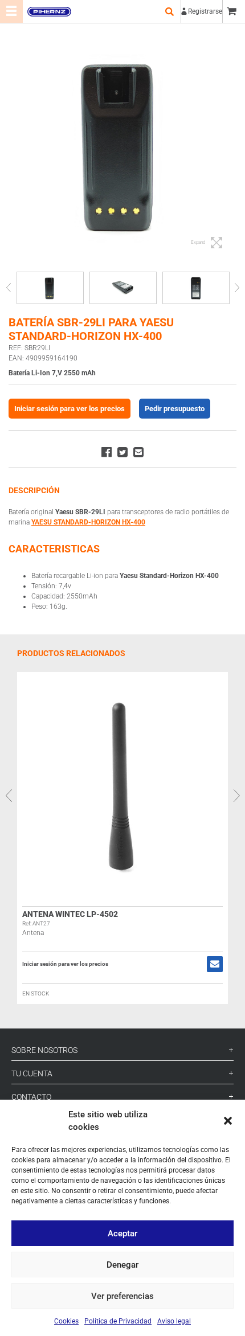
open (169, 11)
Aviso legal (174, 1321)
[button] (228, 1120)
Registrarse (205, 11)
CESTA (233, 11)
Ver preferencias (122, 1296)
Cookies (66, 1321)
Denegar (122, 1265)
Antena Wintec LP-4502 (70, 914)
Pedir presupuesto (175, 408)
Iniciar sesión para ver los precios (69, 408)
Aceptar (122, 1233)
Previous (8, 288)
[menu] (11, 11)
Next (236, 288)
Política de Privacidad (118, 1321)
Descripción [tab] (34, 490)
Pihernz (49, 11)
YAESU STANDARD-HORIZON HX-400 (88, 522)
